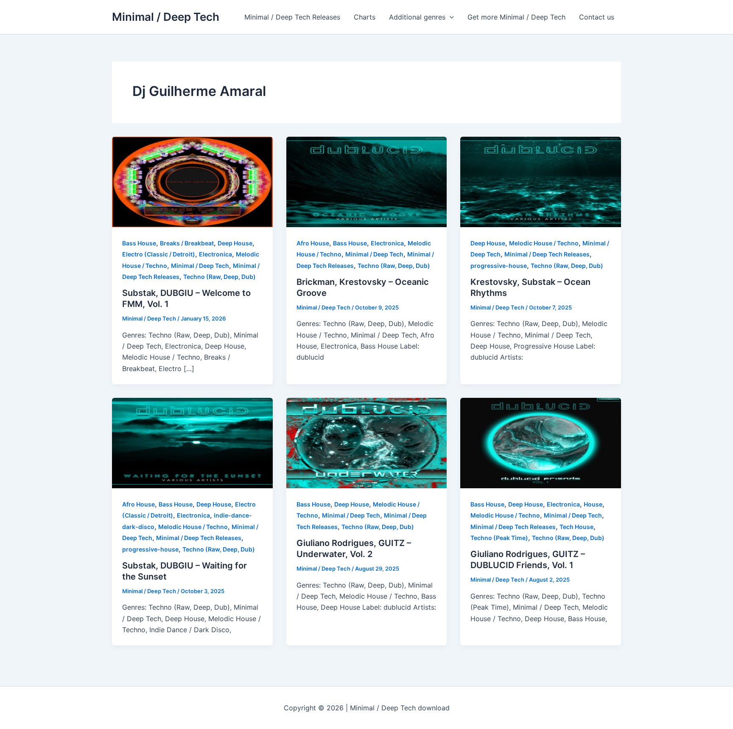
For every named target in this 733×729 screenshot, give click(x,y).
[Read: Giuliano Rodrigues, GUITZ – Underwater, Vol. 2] (366, 442)
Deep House (235, 243)
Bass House (139, 243)
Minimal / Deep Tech (165, 16)
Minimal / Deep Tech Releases (292, 17)
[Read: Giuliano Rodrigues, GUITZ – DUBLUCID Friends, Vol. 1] (540, 442)
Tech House (576, 526)
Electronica (215, 254)
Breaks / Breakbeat (187, 243)
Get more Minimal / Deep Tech (516, 17)
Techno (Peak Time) (499, 537)
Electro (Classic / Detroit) (158, 254)
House (593, 504)
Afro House (313, 243)
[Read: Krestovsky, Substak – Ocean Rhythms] (540, 181)
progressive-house (498, 265)
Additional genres (417, 17)
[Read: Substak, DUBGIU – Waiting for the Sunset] (192, 442)
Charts (364, 17)
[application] (449, 17)
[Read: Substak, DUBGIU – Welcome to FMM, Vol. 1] (192, 181)
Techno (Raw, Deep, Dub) (219, 276)
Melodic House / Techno (544, 243)
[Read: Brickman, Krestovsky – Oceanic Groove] (366, 181)
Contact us (596, 17)
